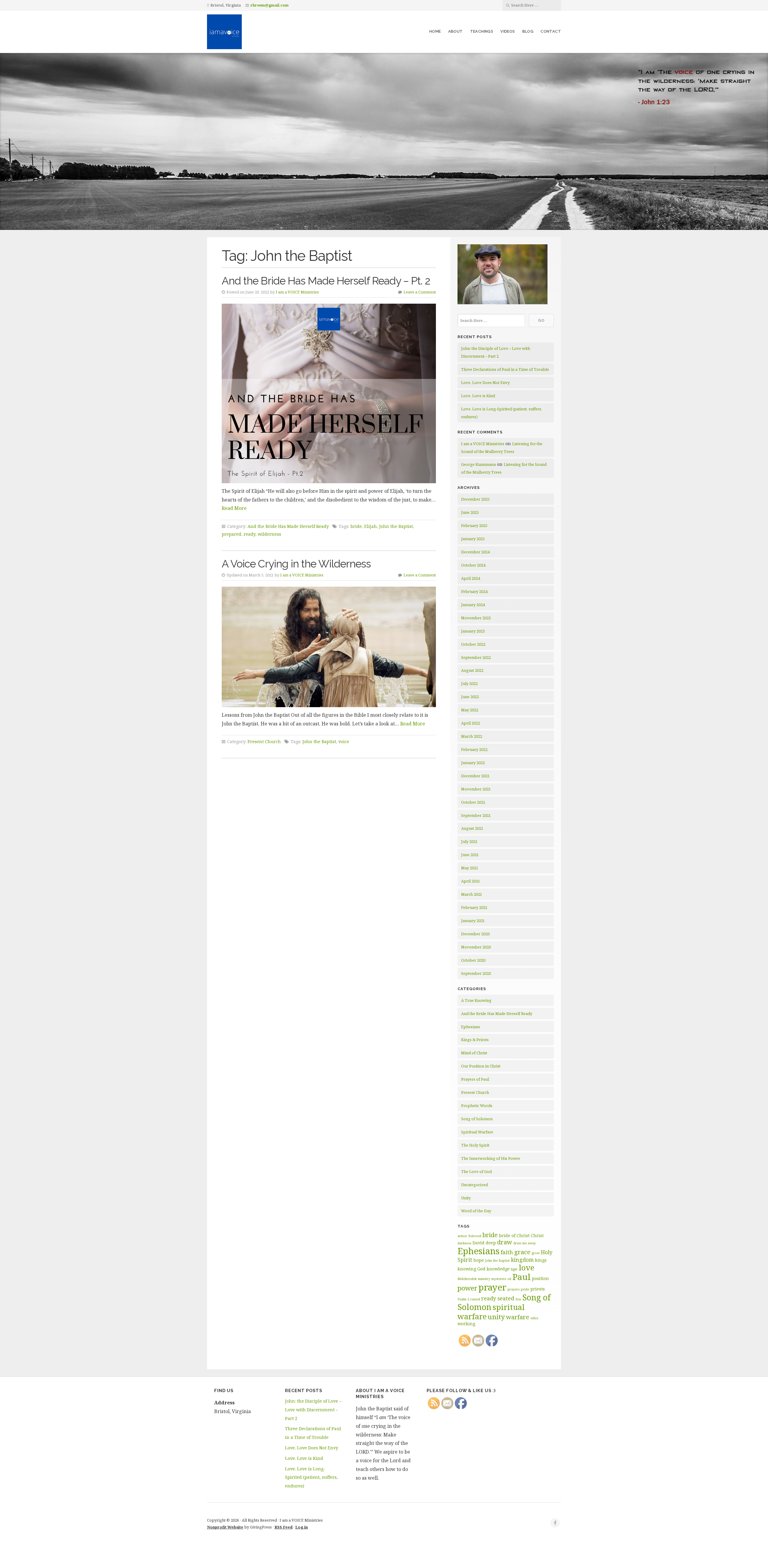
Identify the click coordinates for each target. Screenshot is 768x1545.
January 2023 (473, 631)
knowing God (471, 1269)
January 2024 (473, 604)
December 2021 (475, 775)
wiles (534, 1318)
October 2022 (473, 644)
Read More (234, 508)
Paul (521, 1276)
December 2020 (475, 933)
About (455, 31)
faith (507, 1252)
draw (504, 1242)
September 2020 (476, 973)
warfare (517, 1317)
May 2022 (469, 710)
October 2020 (473, 960)
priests (537, 1289)
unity (496, 1316)
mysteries (498, 1279)
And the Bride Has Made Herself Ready (288, 526)
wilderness (269, 534)
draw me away (524, 1243)
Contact (551, 31)
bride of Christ (514, 1235)
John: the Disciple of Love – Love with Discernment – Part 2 (313, 1409)
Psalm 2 (463, 1299)
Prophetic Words (476, 1105)
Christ (537, 1235)
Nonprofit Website (225, 1527)
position (540, 1278)
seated (505, 1298)
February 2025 (474, 525)
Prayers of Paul (475, 1079)
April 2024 (470, 578)
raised (475, 1299)
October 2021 (473, 802)
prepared (231, 534)
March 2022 (471, 736)
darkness (464, 1243)
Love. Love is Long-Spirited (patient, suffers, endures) (311, 1477)
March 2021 (471, 894)
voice (343, 741)
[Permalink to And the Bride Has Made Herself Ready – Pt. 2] (329, 393)
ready (249, 534)
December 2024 (475, 552)
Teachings (482, 31)
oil (509, 1279)
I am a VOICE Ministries (297, 292)
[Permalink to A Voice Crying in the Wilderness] (329, 647)
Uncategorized (474, 1184)
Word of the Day (476, 1210)
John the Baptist (396, 526)
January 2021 (473, 920)
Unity (466, 1198)
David (478, 1243)
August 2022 (472, 670)
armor (462, 1236)
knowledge (498, 1269)
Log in (301, 1527)
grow (536, 1253)
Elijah (370, 526)
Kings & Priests (475, 1039)
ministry (484, 1279)
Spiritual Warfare (477, 1132)
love (526, 1267)
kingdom (522, 1259)
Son (518, 1299)
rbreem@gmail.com (269, 5)
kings (541, 1260)
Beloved (474, 1236)
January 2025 (473, 538)
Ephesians (470, 1026)
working (466, 1323)
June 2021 (470, 854)
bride (356, 526)
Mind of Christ (474, 1052)
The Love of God (476, 1171)
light (514, 1269)
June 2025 (470, 512)
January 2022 (473, 762)
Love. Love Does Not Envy (485, 382)
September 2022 (476, 657)
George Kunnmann (478, 464)
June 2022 (470, 696)
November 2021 (476, 789)
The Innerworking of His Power (490, 1158)
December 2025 (475, 499)
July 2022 (469, 683)
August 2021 (472, 828)
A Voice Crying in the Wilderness (296, 564)
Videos (507, 31)
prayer (492, 1287)
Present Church (264, 741)
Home (435, 31)
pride (525, 1289)
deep (491, 1243)
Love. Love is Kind (478, 395)
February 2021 (474, 907)
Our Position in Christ (480, 1066)
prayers (514, 1289)
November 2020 (476, 947)
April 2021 (470, 881)
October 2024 (473, 565)
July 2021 (469, 841)
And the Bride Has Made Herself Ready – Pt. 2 (326, 281)
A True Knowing (476, 1000)
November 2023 (476, 618)
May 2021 (469, 868)
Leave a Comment (420, 292)
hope (478, 1260)
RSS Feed (283, 1527)
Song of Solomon (477, 1118)
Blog (528, 31)
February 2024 (474, 591)
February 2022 (474, 749)
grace (522, 1252)
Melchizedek (467, 1279)
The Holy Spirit (475, 1145)
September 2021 (476, 815)
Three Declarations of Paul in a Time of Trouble (505, 369)
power (467, 1287)
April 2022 (470, 723)
